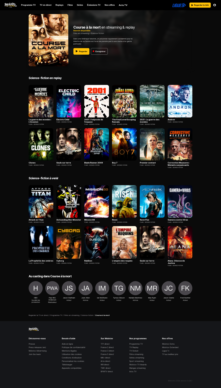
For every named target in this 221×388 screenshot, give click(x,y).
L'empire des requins (122, 261)
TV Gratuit (133, 351)
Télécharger (67, 364)
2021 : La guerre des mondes (149, 120)
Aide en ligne (67, 344)
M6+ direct (105, 357)
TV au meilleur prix (170, 354)
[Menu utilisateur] (214, 5)
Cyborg (60, 261)
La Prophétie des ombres (41, 261)
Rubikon (88, 261)
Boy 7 (114, 163)
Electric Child (62, 119)
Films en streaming (81, 33)
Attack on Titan (36, 220)
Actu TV (132, 371)
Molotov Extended (170, 347)
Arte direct (105, 361)
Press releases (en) (37, 347)
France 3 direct (107, 351)
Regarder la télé (201, 5)
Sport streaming (136, 361)
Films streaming (136, 354)
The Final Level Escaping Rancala (124, 120)
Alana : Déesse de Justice (176, 262)
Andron (171, 119)
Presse (32, 344)
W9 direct (105, 364)
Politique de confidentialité (73, 347)
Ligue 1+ (165, 351)
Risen (114, 220)
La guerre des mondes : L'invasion (40, 120)
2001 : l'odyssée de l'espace (93, 120)
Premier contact (148, 163)
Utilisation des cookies (72, 354)
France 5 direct (107, 354)
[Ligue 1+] (179, 5)
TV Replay (133, 347)
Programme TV (136, 344)
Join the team (35, 354)
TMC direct (106, 368)
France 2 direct (107, 347)
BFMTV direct (107, 371)
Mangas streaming (137, 368)
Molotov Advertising (38, 351)
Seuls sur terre (63, 163)
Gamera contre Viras (178, 220)
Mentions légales (69, 351)
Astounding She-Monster (68, 220)
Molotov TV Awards (138, 364)
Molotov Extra (168, 344)
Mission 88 (89, 220)
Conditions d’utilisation (72, 357)
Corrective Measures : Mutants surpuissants (179, 164)
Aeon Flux (144, 220)
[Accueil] (10, 5)
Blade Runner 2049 (93, 163)
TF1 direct (105, 344)
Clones (32, 163)
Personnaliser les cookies (73, 361)
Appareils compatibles (71, 368)
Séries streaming (136, 357)
